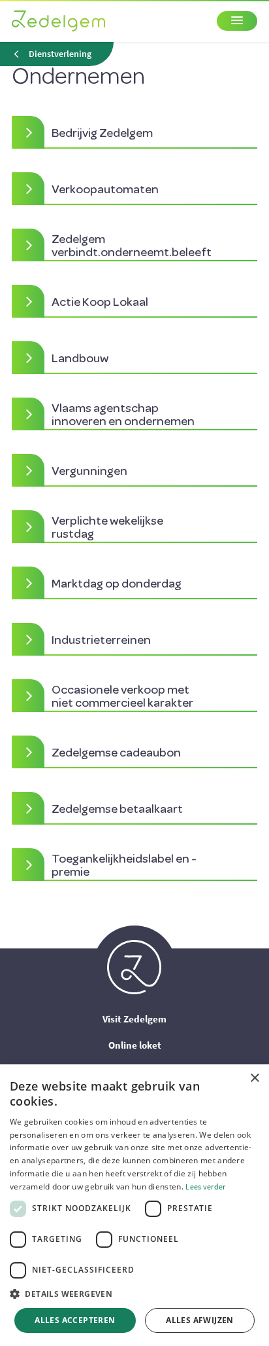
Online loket (134, 1045)
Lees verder (205, 1186)
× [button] (254, 1078)
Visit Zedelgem (134, 1019)
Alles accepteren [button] (75, 1320)
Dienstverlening (60, 54)
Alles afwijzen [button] (200, 1320)
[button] (134, 1294)
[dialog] (134, 1205)
